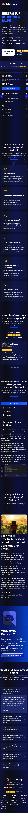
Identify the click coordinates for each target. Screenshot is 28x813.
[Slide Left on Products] (1, 96)
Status (24, 803)
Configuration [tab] (10, 407)
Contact (24, 798)
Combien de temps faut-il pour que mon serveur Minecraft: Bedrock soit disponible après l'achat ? (12, 719)
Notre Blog (4, 809)
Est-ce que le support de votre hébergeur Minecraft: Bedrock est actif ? (13, 747)
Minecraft (14, 800)
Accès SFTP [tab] (9, 411)
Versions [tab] (9, 415)
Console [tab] (15, 403)
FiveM (14, 803)
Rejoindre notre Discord (13, 655)
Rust (14, 807)
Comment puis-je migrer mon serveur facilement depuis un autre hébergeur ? (12, 691)
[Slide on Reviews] (9, 367)
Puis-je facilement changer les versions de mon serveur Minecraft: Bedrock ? (12, 756)
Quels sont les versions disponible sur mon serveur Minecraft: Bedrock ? (13, 766)
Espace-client (4, 806)
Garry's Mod (14, 805)
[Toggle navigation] (24, 4)
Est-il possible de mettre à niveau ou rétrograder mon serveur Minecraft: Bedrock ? (13, 737)
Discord (24, 800)
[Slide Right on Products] (26, 96)
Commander (11, 88)
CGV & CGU (4, 803)
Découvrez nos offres (8, 52)
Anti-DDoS (4, 800)
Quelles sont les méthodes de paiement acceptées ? (12, 729)
